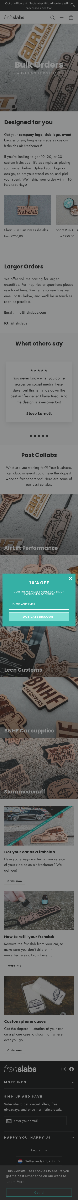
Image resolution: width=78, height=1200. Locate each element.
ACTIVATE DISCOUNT (39, 617)
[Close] (71, 579)
